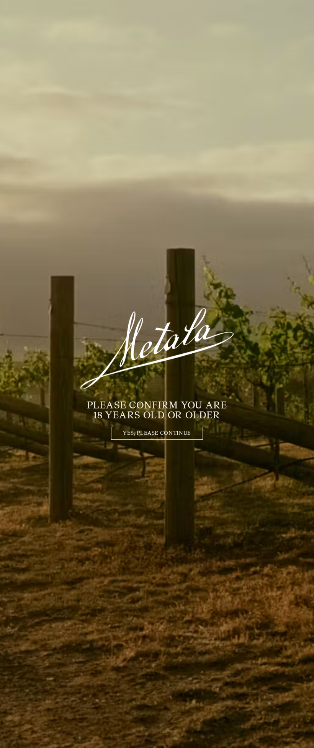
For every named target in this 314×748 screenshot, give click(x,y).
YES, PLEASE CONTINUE (157, 433)
